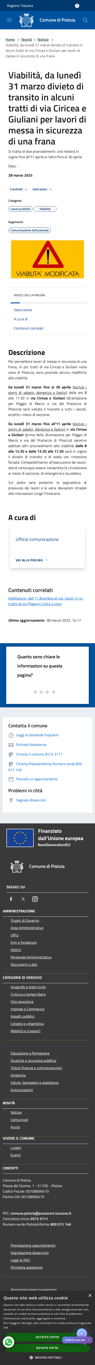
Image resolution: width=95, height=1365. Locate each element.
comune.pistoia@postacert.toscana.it (41, 1213)
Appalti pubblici (23, 1016)
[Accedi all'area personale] (77, 5)
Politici (16, 949)
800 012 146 (60, 1224)
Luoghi (16, 1147)
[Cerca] (85, 20)
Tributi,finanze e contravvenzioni (36, 1068)
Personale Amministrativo (31, 957)
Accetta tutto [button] (47, 1337)
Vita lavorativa (22, 1001)
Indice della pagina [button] (29, 295)
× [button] (90, 1295)
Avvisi (15, 1127)
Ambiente (18, 1075)
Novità (26, 39)
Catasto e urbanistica (27, 1023)
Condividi (16, 189)
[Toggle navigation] (9, 19)
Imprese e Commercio (27, 1009)
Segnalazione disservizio (30, 1252)
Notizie (43, 39)
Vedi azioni (40, 189)
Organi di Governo (25, 920)
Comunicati (19, 1119)
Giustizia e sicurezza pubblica (33, 1060)
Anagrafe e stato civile (28, 987)
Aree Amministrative (27, 927)
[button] (47, 1357)
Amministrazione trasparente (34, 1289)
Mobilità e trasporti (26, 1031)
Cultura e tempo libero (28, 994)
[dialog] (47, 1328)
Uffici (15, 935)
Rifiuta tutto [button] (47, 1348)
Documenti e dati (24, 964)
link (5, 1327)
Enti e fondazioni (24, 942)
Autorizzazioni (22, 1090)
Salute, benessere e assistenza (35, 1082)
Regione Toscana (20, 5)
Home (10, 39)
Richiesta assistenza (26, 1267)
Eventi (16, 1155)
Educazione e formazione (30, 1053)
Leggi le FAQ (20, 1260)
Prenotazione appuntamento (33, 1245)
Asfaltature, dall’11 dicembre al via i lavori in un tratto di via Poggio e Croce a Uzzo (45, 600)
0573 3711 (39, 1218)
